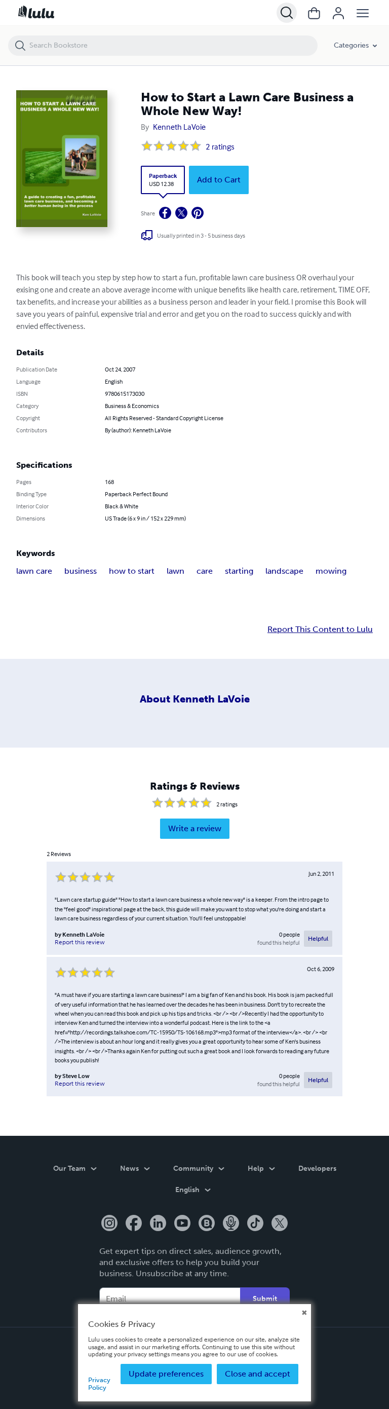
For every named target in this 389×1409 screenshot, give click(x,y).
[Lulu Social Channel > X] (279, 1224)
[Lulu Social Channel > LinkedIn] (158, 1224)
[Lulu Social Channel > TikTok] (255, 1224)
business (80, 571)
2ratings (220, 146)
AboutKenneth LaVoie (195, 699)
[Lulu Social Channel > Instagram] (109, 1224)
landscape (284, 571)
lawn (175, 571)
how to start (131, 571)
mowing (331, 571)
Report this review (80, 942)
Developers (317, 1168)
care (205, 571)
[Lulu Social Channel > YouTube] (182, 1224)
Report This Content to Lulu (320, 629)
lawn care (34, 571)
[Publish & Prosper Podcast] (231, 1224)
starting (239, 571)
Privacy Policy (99, 1383)
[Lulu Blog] (207, 1224)
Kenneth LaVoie (179, 126)
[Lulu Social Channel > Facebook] (134, 1224)
